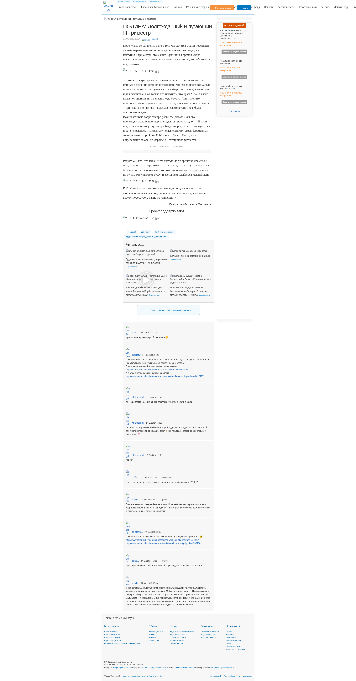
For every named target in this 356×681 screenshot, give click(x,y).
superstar (135, 355)
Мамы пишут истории (235, 649)
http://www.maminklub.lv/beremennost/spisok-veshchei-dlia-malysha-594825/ (162, 540)
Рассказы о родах (112, 637)
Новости (269, 7)
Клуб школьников (177, 634)
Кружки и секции (177, 640)
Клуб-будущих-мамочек (164, 232)
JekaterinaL (137, 532)
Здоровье (230, 634)
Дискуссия (145, 232)
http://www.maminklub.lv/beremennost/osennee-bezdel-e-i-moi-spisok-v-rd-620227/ (165, 376)
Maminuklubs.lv (216, 676)
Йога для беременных (231, 61)
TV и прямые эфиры (197, 7)
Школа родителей (127, 7)
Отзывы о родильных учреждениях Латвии (123, 643)
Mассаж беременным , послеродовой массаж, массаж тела (231, 33)
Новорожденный (307, 7)
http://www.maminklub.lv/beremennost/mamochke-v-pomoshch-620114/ (159, 369)
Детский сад (341, 7)
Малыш (152, 634)
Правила (125, 676)
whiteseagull (137, 397)
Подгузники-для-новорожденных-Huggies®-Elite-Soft (146, 237)
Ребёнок (325, 7)
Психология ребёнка (210, 631)
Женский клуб (233, 626)
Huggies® (132, 232)
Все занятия (234, 111)
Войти (245, 8)
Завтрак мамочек (233, 640)
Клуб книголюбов (208, 637)
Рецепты (229, 631)
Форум (178, 7)
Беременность (286, 7)
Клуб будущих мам (112, 640)
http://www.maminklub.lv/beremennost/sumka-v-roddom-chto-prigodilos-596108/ (163, 543)
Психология (154, 640)
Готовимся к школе (178, 637)
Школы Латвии (176, 643)
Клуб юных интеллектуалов (182, 631)
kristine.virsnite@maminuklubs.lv (153, 668)
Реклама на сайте (138, 676)
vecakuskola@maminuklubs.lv (222, 668)
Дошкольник (207, 626)
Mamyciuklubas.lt (230, 676)
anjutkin (135, 499)
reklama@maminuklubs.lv (185, 668)
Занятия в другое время (234, 52)
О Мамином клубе (154, 676)
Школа (173, 626)
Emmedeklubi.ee (245, 676)
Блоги (228, 643)
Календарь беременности (155, 7)
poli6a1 (135, 332)
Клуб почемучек (208, 634)
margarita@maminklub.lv (122, 668)
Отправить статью (223, 8)
